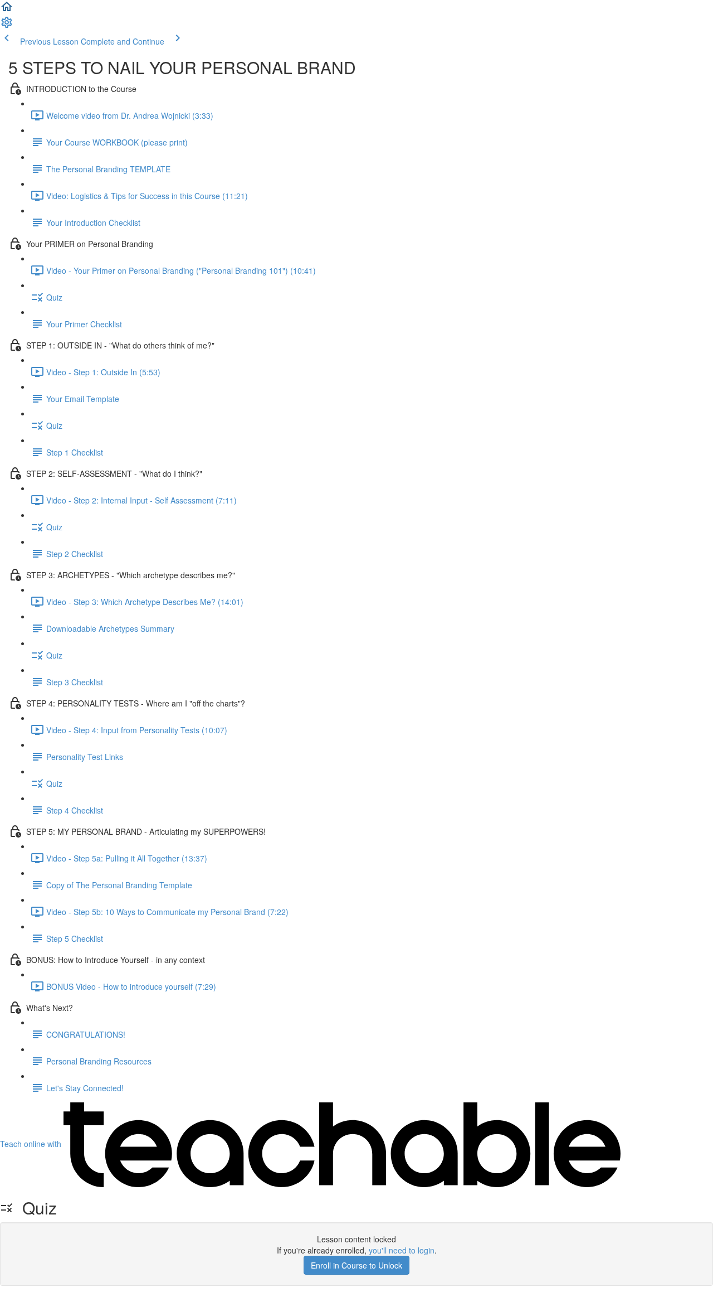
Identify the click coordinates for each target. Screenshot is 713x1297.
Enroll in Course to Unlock (356, 1265)
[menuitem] (6, 25)
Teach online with (32, 1143)
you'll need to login (401, 1250)
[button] (6, 10)
